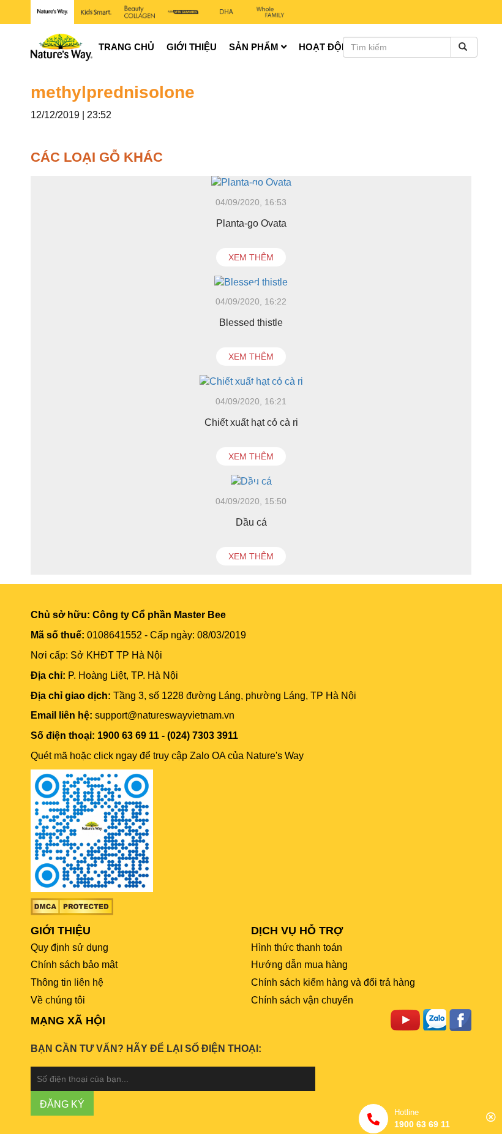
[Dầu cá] (251, 482)
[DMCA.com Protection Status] (72, 906)
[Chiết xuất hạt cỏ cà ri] (251, 382)
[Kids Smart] (96, 12)
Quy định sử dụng (69, 947)
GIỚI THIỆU (61, 930)
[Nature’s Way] (52, 12)
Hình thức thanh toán (296, 947)
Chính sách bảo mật (74, 964)
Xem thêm (251, 257)
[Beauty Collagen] (139, 12)
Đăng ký (62, 1104)
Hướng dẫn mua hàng (299, 964)
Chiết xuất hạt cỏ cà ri (251, 422)
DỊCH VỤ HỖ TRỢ (297, 930)
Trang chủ (126, 47)
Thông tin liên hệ (67, 982)
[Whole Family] (270, 12)
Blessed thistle (251, 322)
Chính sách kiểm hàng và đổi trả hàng (333, 982)
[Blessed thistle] (251, 283)
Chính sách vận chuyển (302, 1000)
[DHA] (227, 12)
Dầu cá (251, 522)
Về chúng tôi (58, 1000)
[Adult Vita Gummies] (183, 12)
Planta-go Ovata (251, 223)
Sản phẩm (255, 47)
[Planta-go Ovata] (251, 183)
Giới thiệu (192, 47)
